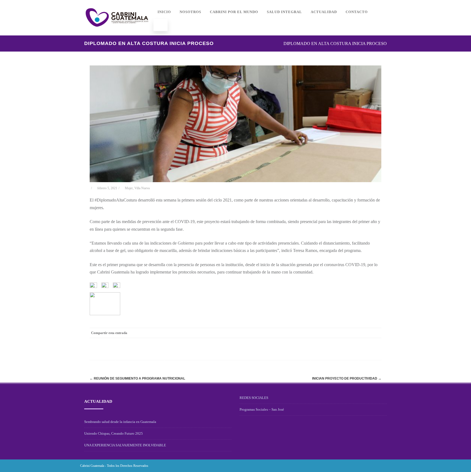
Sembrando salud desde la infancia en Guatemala (120, 422)
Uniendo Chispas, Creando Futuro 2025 (113, 433)
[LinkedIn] (354, 332)
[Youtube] (386, 466)
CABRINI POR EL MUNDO (234, 12)
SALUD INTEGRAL (284, 12)
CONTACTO (357, 12)
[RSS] (365, 332)
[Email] (375, 332)
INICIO (164, 12)
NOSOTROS (190, 12)
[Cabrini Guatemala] (117, 33)
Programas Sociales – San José (262, 409)
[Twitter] (332, 332)
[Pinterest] (343, 332)
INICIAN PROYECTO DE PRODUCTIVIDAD (346, 378)
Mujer (129, 188)
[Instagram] (377, 466)
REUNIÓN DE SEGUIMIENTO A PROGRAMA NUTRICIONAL (137, 378)
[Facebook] (321, 332)
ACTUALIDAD (324, 12)
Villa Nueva (142, 188)
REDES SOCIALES (254, 398)
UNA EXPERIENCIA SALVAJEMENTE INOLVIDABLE (125, 445)
